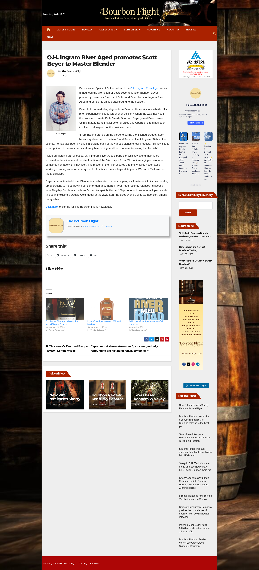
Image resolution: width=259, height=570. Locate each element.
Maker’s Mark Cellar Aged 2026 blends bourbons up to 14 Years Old (194, 528)
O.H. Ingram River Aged (144, 88)
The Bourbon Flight (72, 71)
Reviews (87, 29)
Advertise (153, 29)
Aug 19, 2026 (141, 404)
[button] (214, 33)
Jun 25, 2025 (186, 254)
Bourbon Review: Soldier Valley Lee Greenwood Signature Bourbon (193, 542)
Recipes (191, 29)
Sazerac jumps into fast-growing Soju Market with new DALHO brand (195, 452)
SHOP (50, 37)
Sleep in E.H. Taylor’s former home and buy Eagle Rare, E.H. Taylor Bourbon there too (195, 466)
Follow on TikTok (196, 123)
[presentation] (181, 159)
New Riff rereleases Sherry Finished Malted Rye (64, 401)
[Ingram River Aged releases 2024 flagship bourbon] (106, 309)
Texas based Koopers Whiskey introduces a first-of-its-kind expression (195, 437)
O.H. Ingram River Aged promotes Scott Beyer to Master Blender (102, 60)
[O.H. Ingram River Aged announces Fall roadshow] (148, 309)
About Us (173, 29)
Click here (52, 206)
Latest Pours (66, 29)
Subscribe (131, 29)
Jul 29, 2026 (186, 240)
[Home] (48, 29)
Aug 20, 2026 (99, 404)
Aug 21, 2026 (57, 404)
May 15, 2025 (187, 268)
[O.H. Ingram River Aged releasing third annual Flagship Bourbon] (65, 309)
